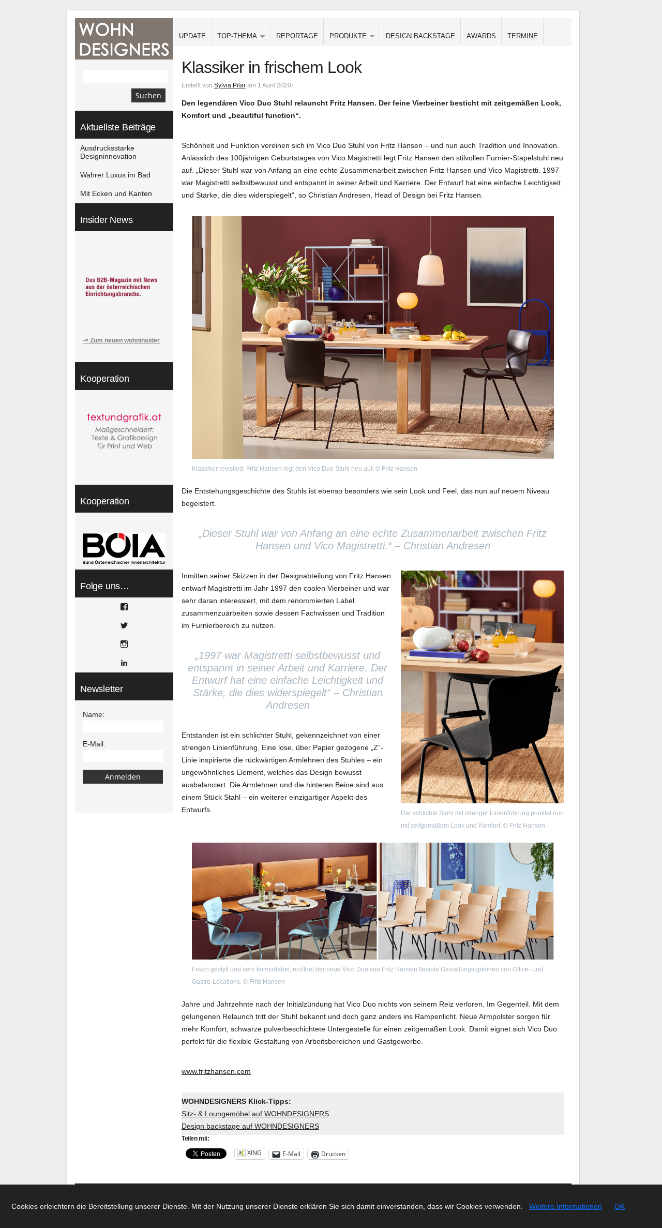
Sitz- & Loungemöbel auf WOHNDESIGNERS (255, 1114)
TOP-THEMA (234, 36)
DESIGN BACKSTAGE (420, 36)
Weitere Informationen (565, 1206)
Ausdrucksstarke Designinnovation (108, 152)
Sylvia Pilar (230, 85)
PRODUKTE (345, 36)
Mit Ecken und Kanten (116, 193)
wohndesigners (124, 38)
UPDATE (192, 36)
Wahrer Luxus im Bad (115, 175)
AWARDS (481, 36)
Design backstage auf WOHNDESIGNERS (250, 1126)
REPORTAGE (297, 36)
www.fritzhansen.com (216, 1071)
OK (619, 1206)
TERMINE (522, 36)
